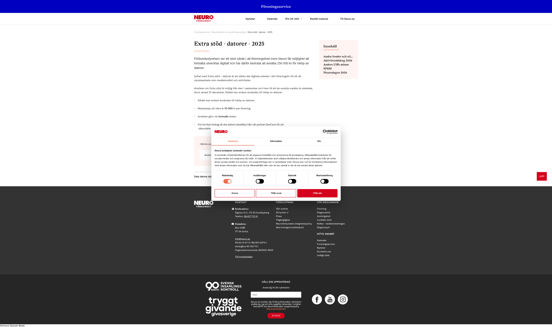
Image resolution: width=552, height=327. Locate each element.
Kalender (272, 18)
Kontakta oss (324, 251)
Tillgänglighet (283, 220)
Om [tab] (319, 141)
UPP (541, 176)
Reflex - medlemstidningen (331, 223)
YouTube (330, 299)
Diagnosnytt (323, 227)
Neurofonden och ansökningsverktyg (229, 32)
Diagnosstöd (323, 212)
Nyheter (250, 18)
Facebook (317, 299)
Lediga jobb (323, 255)
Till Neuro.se (347, 18)
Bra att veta (292, 18)
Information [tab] (276, 141)
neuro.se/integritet (276, 309)
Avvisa (234, 193)
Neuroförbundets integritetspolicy (294, 223)
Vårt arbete (282, 208)
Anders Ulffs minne (336, 64)
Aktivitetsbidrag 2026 (337, 60)
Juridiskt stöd (324, 220)
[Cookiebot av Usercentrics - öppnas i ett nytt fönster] (325, 132)
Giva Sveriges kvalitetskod (290, 227)
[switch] (260, 181)
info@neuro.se (242, 239)
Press (279, 216)
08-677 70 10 (251, 216)
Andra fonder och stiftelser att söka (338, 56)
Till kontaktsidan (244, 256)
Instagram (343, 299)
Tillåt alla (317, 193)
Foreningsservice (202, 32)
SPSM (327, 68)
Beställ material (319, 18)
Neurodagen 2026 (335, 72)
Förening (321, 208)
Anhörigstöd (323, 216)
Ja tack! (276, 316)
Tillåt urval (276, 193)
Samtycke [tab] (233, 141)
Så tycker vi (282, 212)
